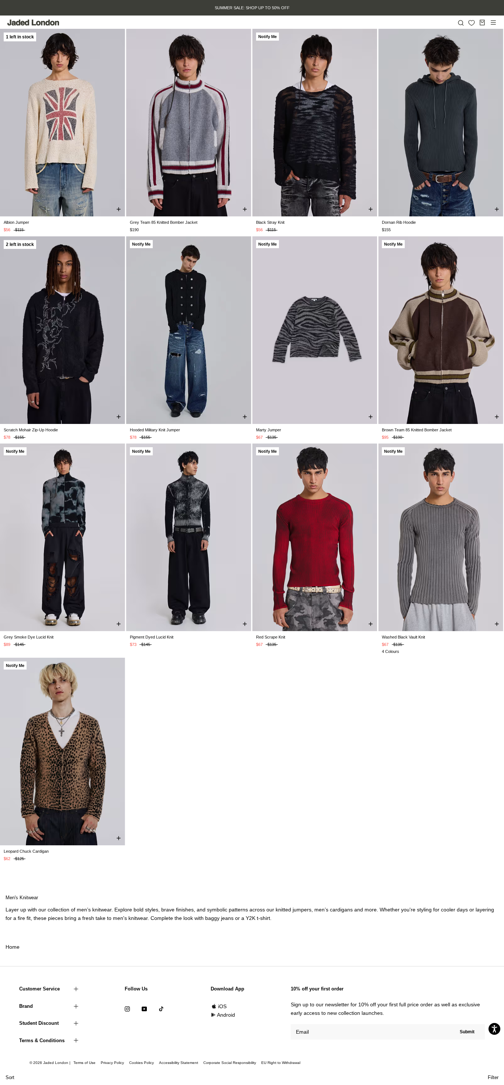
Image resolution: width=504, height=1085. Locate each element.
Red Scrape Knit (270, 637)
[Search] (461, 22)
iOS (222, 1006)
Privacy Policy (112, 1063)
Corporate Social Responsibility (229, 1063)
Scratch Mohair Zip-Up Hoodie (31, 430)
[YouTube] (144, 1008)
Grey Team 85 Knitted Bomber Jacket (163, 222)
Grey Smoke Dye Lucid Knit (28, 637)
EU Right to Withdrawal (280, 1063)
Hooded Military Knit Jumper (155, 430)
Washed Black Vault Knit (403, 637)
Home (13, 947)
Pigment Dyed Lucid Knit (151, 637)
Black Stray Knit (270, 222)
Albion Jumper (16, 222)
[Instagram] (127, 1008)
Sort (10, 1077)
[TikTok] (161, 1008)
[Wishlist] (471, 23)
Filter (493, 1077)
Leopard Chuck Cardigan (26, 851)
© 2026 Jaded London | (51, 1063)
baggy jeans (219, 918)
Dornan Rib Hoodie (399, 222)
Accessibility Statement (178, 1063)
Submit (467, 1031)
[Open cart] (482, 22)
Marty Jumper (268, 430)
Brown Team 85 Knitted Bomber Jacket (417, 430)
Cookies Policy (141, 1063)
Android (226, 1015)
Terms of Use (84, 1063)
